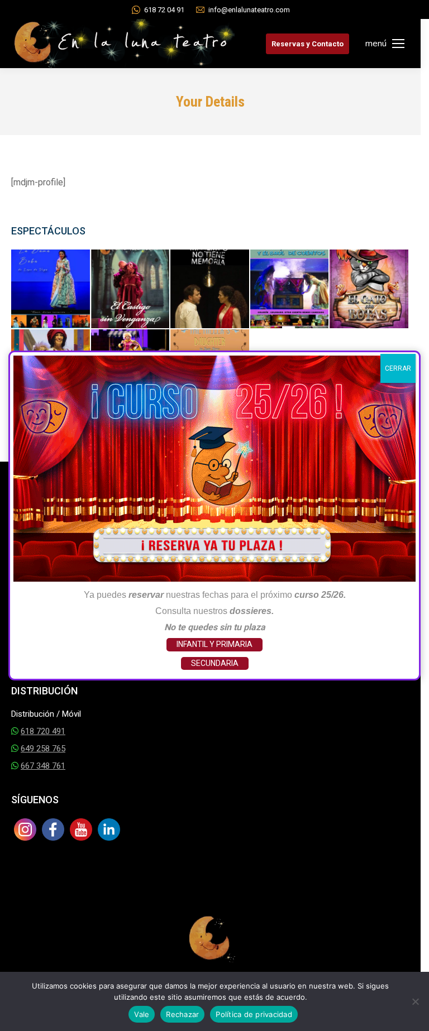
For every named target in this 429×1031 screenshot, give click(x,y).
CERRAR (398, 368)
